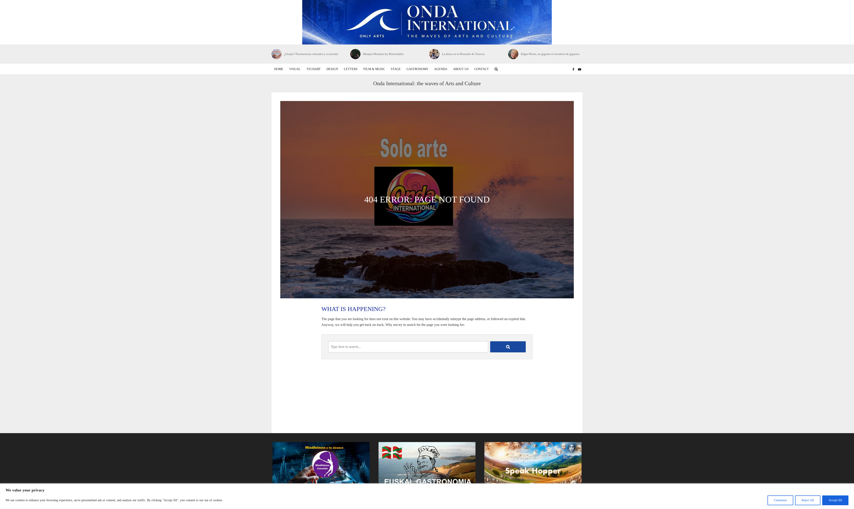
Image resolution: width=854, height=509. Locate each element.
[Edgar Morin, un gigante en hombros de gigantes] (434, 54)
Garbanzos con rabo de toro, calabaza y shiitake (549, 54)
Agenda (440, 69)
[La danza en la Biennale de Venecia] (355, 54)
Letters (351, 69)
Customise (780, 500)
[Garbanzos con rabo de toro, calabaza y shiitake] (513, 54)
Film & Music (374, 69)
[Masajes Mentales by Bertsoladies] (276, 54)
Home (278, 69)
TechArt (313, 69)
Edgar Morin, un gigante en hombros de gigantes (471, 54)
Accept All (835, 500)
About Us (461, 69)
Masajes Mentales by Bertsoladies (304, 54)
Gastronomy (417, 69)
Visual (295, 69)
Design (332, 69)
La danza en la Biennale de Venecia (384, 54)
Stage (396, 69)
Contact (481, 69)
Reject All (808, 500)
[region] (427, 496)
